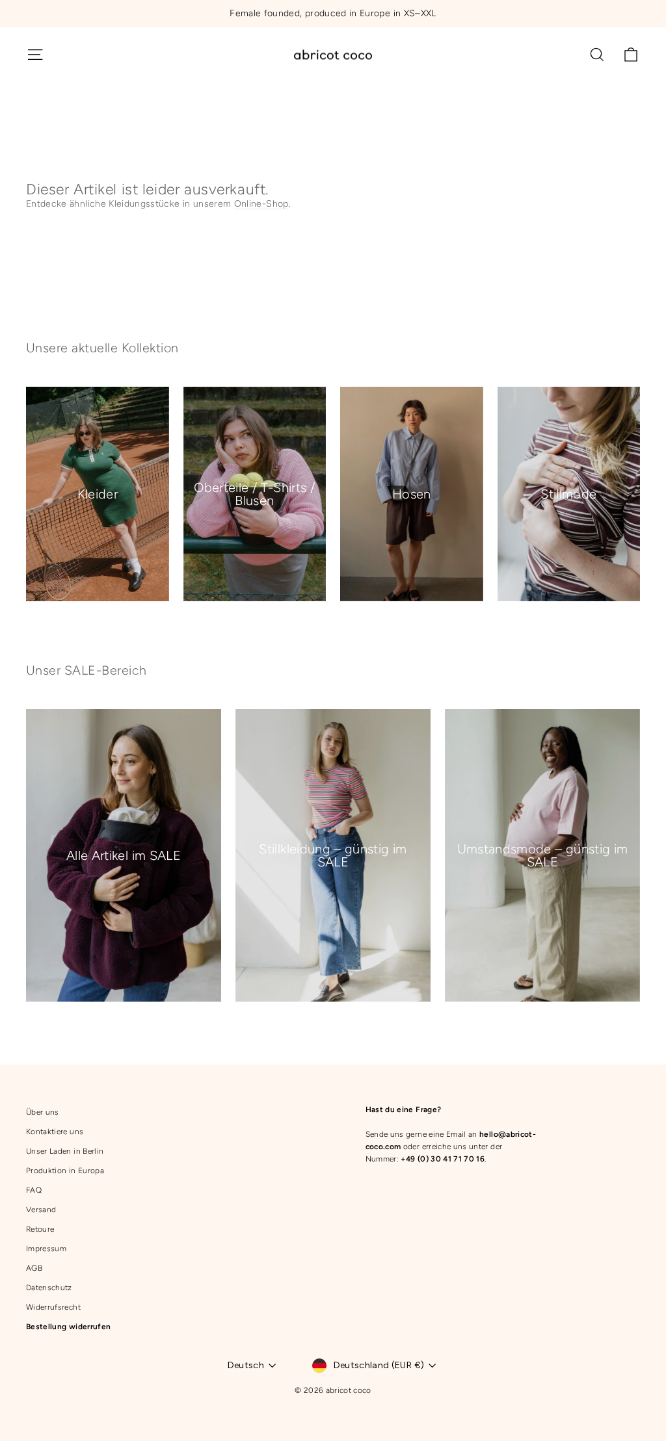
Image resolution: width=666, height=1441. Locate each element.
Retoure (40, 1229)
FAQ (34, 1190)
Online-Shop (261, 203)
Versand (41, 1209)
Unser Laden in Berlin (64, 1151)
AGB (34, 1268)
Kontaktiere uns (54, 1131)
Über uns (42, 1112)
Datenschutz (49, 1287)
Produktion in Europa (65, 1170)
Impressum (46, 1248)
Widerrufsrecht (53, 1307)
